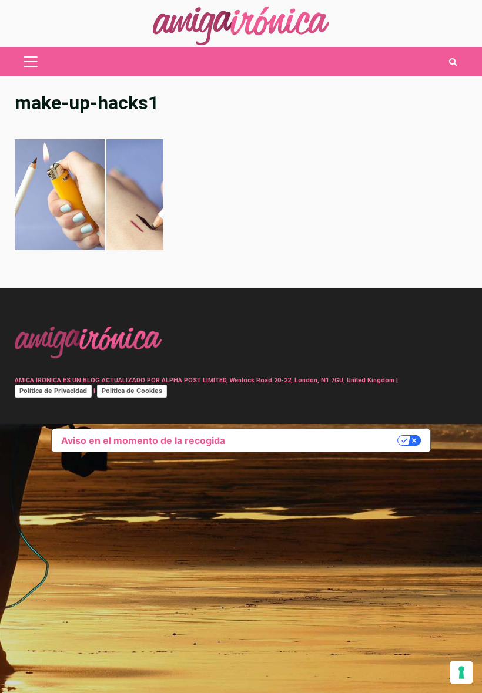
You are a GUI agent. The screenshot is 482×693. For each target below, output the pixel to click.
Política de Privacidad (53, 390)
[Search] (453, 62)
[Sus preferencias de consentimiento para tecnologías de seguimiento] (461, 672)
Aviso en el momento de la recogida (143, 440)
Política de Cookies (132, 390)
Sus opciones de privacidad (317, 440)
